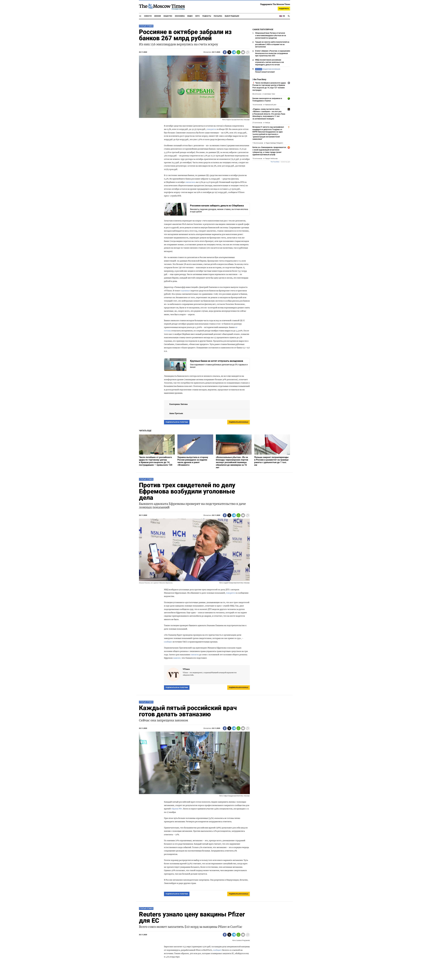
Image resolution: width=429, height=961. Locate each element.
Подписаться (214, 494)
